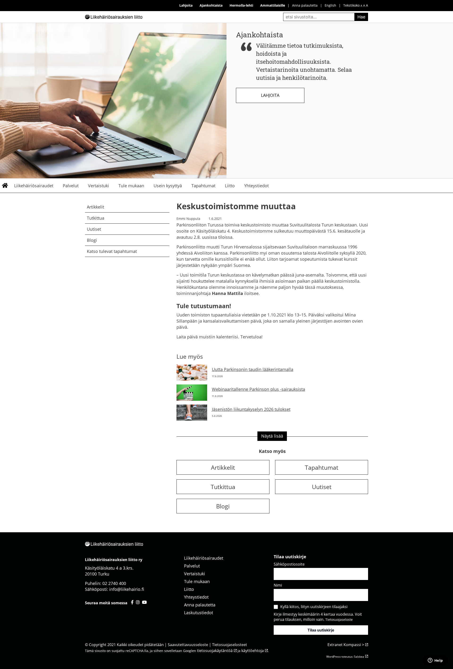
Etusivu (4, 186)
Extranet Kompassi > (345, 644)
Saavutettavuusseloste (188, 644)
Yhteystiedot (256, 185)
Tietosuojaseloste (339, 619)
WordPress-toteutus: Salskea (345, 657)
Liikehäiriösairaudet (33, 185)
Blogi (92, 240)
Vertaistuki (98, 185)
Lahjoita (270, 95)
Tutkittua (95, 218)
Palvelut (71, 185)
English (330, 5)
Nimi (278, 585)
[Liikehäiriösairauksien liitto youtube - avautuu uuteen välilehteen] (144, 602)
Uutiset (94, 229)
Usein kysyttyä (168, 185)
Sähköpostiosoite (289, 564)
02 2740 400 (114, 583)
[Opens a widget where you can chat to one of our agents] (435, 661)
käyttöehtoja (252, 650)
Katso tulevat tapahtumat (112, 251)
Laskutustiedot (198, 612)
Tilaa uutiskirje (320, 630)
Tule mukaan (131, 185)
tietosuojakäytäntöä (215, 650)
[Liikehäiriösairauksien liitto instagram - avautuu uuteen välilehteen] (138, 602)
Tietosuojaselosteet (229, 644)
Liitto (230, 185)
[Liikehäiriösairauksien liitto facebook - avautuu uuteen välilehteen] (132, 602)
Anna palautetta (305, 5)
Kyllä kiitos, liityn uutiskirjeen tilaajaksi (314, 606)
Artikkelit (95, 207)
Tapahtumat (203, 185)
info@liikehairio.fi (126, 589)
